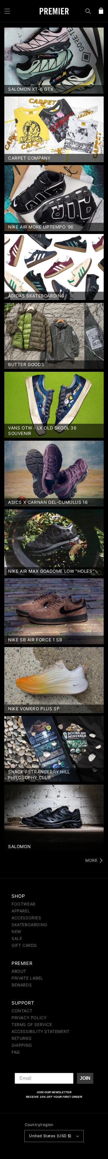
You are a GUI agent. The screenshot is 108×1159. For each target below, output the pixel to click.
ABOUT (19, 971)
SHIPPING (22, 1045)
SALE (17, 938)
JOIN (85, 1078)
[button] (7, 11)
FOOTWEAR (23, 903)
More (91, 860)
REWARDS (22, 984)
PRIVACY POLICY (29, 1017)
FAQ (16, 1052)
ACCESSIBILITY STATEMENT (41, 1031)
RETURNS (21, 1038)
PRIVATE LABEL (27, 978)
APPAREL (21, 910)
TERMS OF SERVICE (32, 1024)
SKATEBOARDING (29, 924)
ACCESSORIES (26, 917)
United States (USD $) (50, 1135)
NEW (16, 931)
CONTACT (22, 1010)
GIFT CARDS (24, 945)
